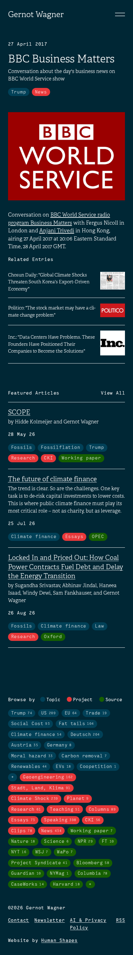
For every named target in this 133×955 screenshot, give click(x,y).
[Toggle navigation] (120, 14)
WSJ (41, 852)
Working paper (81, 458)
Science (56, 841)
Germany (59, 745)
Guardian (26, 873)
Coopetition (98, 767)
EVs (63, 767)
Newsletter (49, 920)
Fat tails (76, 724)
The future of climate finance (52, 479)
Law (99, 626)
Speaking (60, 820)
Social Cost (30, 724)
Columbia (93, 873)
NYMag (59, 873)
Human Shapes (59, 941)
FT (108, 841)
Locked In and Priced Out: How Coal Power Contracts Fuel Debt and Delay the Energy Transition (65, 566)
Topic (53, 700)
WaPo (65, 852)
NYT (19, 852)
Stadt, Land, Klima (41, 788)
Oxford (53, 637)
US (48, 713)
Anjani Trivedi (56, 230)
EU (71, 713)
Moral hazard (32, 756)
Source (113, 700)
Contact (18, 920)
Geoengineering (48, 777)
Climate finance (34, 537)
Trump (18, 92)
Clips (21, 831)
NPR (85, 841)
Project (82, 700)
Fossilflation (60, 448)
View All (113, 393)
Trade (96, 713)
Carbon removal (84, 756)
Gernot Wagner (36, 14)
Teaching (65, 809)
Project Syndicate (39, 863)
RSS (120, 920)
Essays (74, 537)
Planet (78, 799)
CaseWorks (27, 884)
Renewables (29, 767)
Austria (24, 745)
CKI (48, 458)
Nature (23, 841)
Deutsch (85, 735)
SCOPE (19, 412)
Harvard (66, 884)
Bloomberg (92, 863)
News (41, 92)
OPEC (98, 537)
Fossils (21, 448)
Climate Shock (34, 799)
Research (23, 458)
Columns (102, 809)
